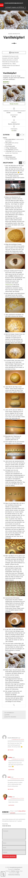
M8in (18, 873)
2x (20, 134)
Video (6, 518)
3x (23, 134)
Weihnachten (16, 33)
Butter (8, 716)
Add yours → (5, 731)
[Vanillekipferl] (14, 11)
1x (17, 134)
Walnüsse (13, 716)
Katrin (9, 777)
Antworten (11, 749)
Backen (10, 33)
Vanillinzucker (9, 284)
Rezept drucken (15, 52)
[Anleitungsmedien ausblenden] (23, 162)
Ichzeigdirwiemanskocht (16, 867)
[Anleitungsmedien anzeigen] (20, 162)
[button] (3, 81)
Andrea (7, 714)
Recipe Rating (5, 823)
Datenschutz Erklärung (14, 874)
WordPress (17, 869)
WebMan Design (15, 871)
